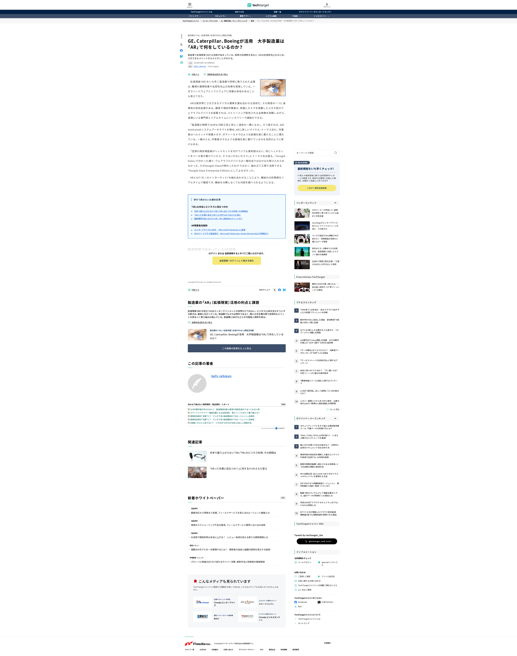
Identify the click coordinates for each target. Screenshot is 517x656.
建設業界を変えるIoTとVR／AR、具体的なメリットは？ (218, 218)
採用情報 (284, 649)
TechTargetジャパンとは (201, 12)
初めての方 (239, 12)
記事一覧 (277, 12)
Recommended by (268, 428)
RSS (261, 649)
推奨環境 (295, 649)
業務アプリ (244, 16)
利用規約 (327, 643)
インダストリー (320, 16)
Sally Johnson (221, 376)
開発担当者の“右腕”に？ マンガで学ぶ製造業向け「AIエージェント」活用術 (222, 416)
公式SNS (203, 649)
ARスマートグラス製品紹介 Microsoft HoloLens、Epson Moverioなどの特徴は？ (231, 233)
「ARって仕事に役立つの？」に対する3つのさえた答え (217, 215)
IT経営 (295, 16)
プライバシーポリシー (247, 649)
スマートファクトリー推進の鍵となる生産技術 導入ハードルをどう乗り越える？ (225, 412)
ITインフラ (193, 16)
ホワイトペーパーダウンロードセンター (315, 12)
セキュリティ (220, 16)
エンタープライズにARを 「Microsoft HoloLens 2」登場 (219, 229)
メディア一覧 (189, 649)
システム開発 (271, 16)
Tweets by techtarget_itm (308, 535)
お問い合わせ (228, 649)
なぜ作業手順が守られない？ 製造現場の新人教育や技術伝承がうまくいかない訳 (225, 409)
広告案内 (215, 649)
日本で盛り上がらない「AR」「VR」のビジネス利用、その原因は (221, 211)
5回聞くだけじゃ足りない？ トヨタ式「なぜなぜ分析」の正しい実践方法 (220, 422)
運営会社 (272, 649)
